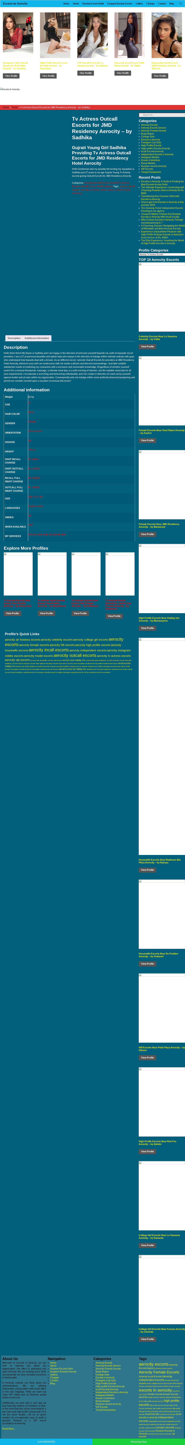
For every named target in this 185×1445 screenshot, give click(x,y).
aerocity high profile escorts (92, 645)
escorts (177, 1386)
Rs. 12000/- (34, 468)
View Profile (11, 76)
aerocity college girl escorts (90, 639)
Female (32, 421)
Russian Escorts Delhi (93, 3)
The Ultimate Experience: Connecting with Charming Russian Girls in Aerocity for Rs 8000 (162, 190)
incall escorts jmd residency (60, 666)
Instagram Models (150, 157)
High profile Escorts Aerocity (155, 148)
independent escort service (158, 1421)
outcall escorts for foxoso (49, 669)
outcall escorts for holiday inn (72, 669)
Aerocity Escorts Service (153, 128)
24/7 (30, 525)
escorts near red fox (60, 663)
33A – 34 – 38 (35, 497)
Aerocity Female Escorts (153, 130)
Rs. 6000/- (33, 459)
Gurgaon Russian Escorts (119, 3)
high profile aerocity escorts (153, 1401)
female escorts (155, 1394)
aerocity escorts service (163, 1368)
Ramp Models (148, 163)
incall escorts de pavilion (94, 663)
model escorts (144, 1424)
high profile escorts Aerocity (159, 1405)
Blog (171, 3)
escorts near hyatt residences (96, 660)
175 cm (32, 450)
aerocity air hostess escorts (22, 639)
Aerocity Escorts (149, 125)
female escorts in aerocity (157, 1397)
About (76, 3)
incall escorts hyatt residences (26, 666)
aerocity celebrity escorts (57, 639)
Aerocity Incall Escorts (150, 1376)
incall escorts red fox (118, 666)
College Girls (148, 136)
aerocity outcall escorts (75, 655)
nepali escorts (150, 1428)
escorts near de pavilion (38, 660)
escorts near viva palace (76, 663)
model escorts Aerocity (157, 1424)
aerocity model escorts (38, 655)
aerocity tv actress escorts (94, 190)
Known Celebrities (150, 160)
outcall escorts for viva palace (99, 672)
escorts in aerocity (155, 1390)
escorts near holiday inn (73, 660)
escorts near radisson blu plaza (41, 663)
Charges (150, 3)
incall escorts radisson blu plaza (99, 666)
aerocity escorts (154, 1364)
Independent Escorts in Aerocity (157, 154)
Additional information (37, 338)
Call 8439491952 (46, 1442)
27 (29, 403)
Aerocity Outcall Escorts (96, 183)
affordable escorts (145, 1383)
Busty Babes (147, 133)
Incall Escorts (152, 1414)
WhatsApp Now (139, 1442)
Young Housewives (151, 172)
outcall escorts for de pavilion (29, 669)
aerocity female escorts (34, 645)
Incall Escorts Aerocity (152, 151)
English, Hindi (35, 506)
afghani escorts (157, 1383)
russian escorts (165, 1427)
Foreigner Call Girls (151, 142)
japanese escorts (174, 1421)
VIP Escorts (147, 169)
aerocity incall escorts (49, 650)
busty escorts (157, 1386)
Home (66, 3)
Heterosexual (35, 431)
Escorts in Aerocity (15, 3)
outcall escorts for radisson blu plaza (57, 672)
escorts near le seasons (20, 663)
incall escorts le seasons (78, 666)
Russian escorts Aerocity (153, 166)
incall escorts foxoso (110, 663)
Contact (162, 3)
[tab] (14, 338)
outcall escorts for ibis (119, 669)
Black (31, 412)
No (29, 440)
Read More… (9, 1429)
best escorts (168, 1383)
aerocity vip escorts (17, 659)
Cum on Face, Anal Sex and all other (47, 534)
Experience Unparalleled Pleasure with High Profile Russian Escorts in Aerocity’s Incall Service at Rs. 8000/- (162, 234)
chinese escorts (168, 1386)
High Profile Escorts (151, 145)
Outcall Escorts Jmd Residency (97, 186)
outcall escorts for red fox (80, 672)
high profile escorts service (162, 1408)
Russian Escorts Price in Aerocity (159, 1434)
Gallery (139, 3)
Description (14, 338)
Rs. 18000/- (34, 478)
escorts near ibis (113, 660)
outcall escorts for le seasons (33, 672)
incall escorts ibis (43, 666)
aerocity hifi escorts (62, 645)
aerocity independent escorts (87, 650)
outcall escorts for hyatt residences (98, 669)
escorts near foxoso (55, 660)
